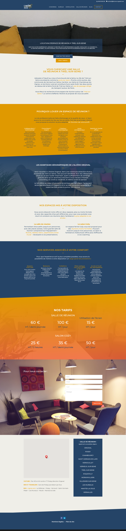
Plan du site (70, 522)
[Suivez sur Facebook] (61, 518)
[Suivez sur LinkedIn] (64, 518)
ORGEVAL (88, 448)
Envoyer (97, 403)
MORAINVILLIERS (88, 477)
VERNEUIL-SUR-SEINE (88, 466)
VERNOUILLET (88, 463)
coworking (52, 7)
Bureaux (61, 7)
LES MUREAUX (87, 485)
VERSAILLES (87, 492)
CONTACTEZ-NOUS (63, 56)
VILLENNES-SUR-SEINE (88, 481)
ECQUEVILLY (88, 474)
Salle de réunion (81, 7)
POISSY (88, 452)
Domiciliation (70, 7)
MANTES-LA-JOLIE (88, 488)
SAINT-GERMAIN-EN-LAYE (87, 459)
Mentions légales (58, 522)
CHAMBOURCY (87, 455)
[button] (47, 456)
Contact (98, 7)
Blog (90, 7)
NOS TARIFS (63, 60)
